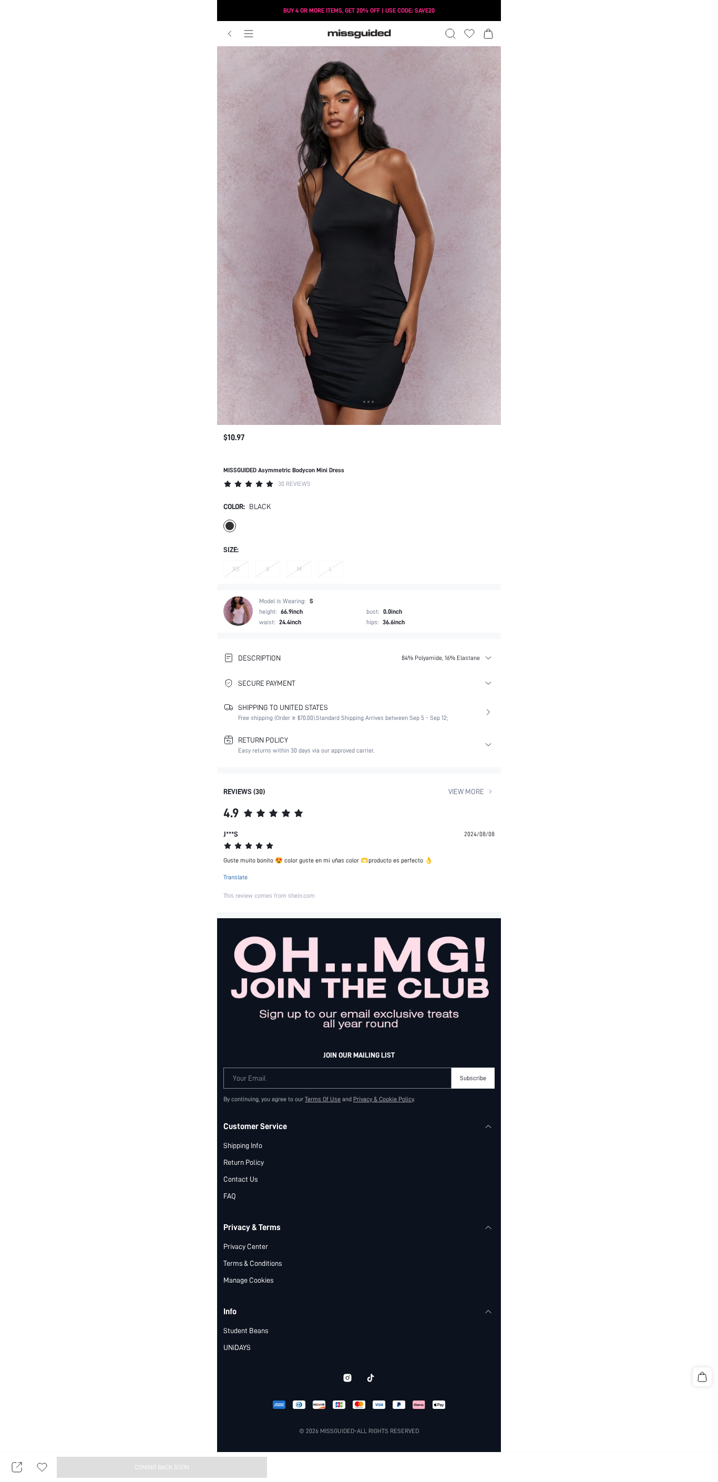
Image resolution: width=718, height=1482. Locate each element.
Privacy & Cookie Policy (383, 1099)
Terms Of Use (323, 1099)
